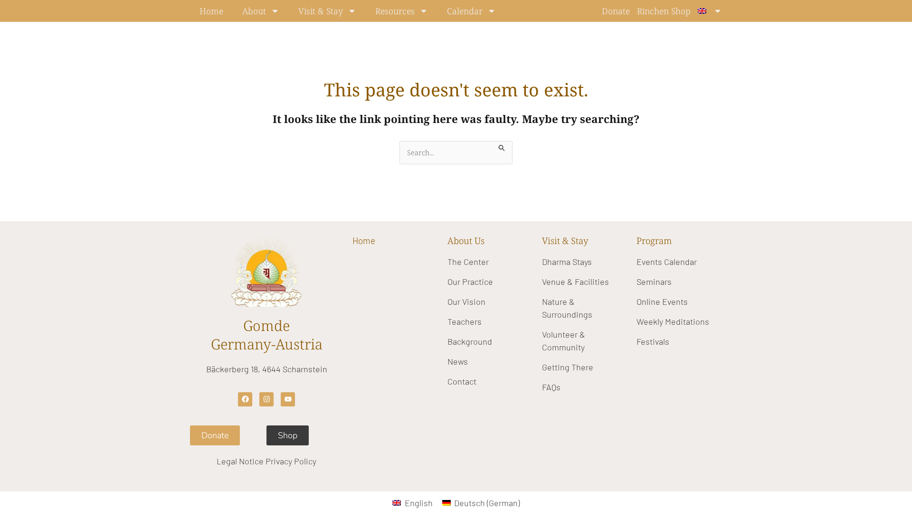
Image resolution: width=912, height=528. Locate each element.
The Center (468, 261)
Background (469, 341)
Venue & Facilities (575, 281)
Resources (395, 11)
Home (211, 11)
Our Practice (470, 281)
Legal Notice (240, 461)
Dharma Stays (567, 261)
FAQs (551, 387)
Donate (616, 11)
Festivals (652, 341)
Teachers (464, 321)
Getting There (567, 367)
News (457, 361)
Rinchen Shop (664, 11)
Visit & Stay (320, 11)
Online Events (662, 301)
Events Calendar (666, 261)
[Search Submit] (502, 146)
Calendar (465, 11)
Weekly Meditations (672, 321)
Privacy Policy (291, 461)
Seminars (654, 281)
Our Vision (466, 301)
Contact (461, 381)
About (254, 11)
